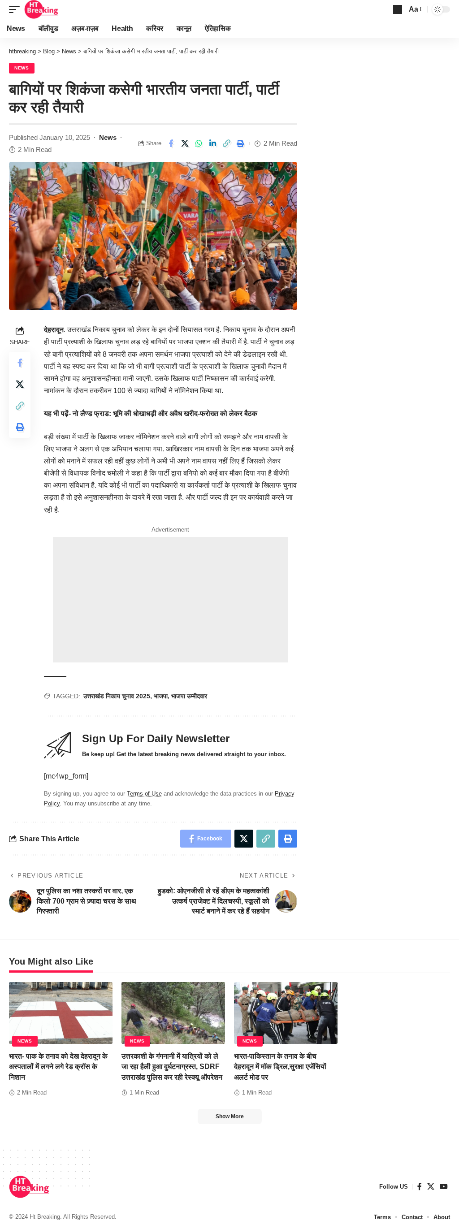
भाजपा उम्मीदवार (189, 696)
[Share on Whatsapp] (198, 143)
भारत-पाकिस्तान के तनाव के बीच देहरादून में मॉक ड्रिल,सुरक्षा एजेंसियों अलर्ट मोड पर (280, 1066)
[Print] (240, 143)
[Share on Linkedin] (212, 143)
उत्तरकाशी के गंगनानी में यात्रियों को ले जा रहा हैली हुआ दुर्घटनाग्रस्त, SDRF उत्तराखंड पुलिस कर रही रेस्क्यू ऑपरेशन (171, 1066)
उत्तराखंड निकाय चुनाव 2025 (116, 696)
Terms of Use (144, 793)
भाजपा (161, 696)
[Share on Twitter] (184, 143)
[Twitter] (431, 1187)
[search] (397, 9)
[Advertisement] (170, 599)
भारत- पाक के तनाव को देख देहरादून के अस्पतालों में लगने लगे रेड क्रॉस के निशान (58, 1066)
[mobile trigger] (16, 9)
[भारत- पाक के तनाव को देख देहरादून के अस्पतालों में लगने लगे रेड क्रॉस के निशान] (61, 1013)
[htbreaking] (41, 9)
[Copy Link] (226, 143)
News (21, 67)
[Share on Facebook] (171, 143)
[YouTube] (443, 1187)
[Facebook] (419, 1187)
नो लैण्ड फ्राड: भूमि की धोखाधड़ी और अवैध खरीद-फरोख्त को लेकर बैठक (165, 413)
